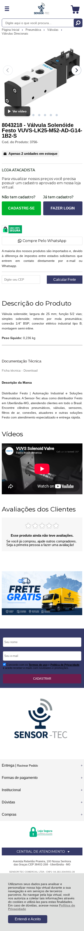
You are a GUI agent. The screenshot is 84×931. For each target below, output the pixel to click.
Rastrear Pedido (27, 765)
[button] (33, 115)
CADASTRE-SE (21, 208)
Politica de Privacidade (65, 664)
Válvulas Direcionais (15, 33)
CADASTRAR (42, 678)
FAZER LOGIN (63, 208)
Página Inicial (11, 29)
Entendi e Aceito (28, 919)
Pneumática (34, 29)
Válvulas (53, 29)
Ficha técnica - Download (20, 370)
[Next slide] (76, 70)
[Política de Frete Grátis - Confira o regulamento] (42, 593)
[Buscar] (78, 23)
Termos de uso (38, 664)
